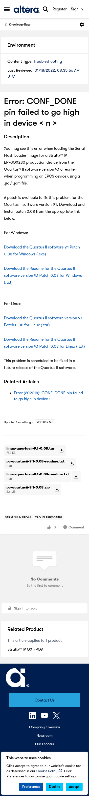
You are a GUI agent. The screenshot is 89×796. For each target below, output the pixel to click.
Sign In (77, 9)
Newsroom (45, 735)
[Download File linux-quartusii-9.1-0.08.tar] (61, 450)
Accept (74, 787)
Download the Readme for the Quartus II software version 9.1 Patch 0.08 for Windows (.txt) (43, 275)
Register (59, 9)
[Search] (45, 9)
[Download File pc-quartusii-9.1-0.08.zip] (56, 489)
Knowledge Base (19, 24)
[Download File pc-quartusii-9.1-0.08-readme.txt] (71, 463)
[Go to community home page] (26, 9)
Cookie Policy (46, 771)
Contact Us (44, 700)
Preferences (31, 787)
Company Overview (44, 727)
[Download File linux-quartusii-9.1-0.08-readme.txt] (76, 476)
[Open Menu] (81, 24)
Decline (54, 787)
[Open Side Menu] (6, 9)
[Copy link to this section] (33, 137)
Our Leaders (44, 744)
